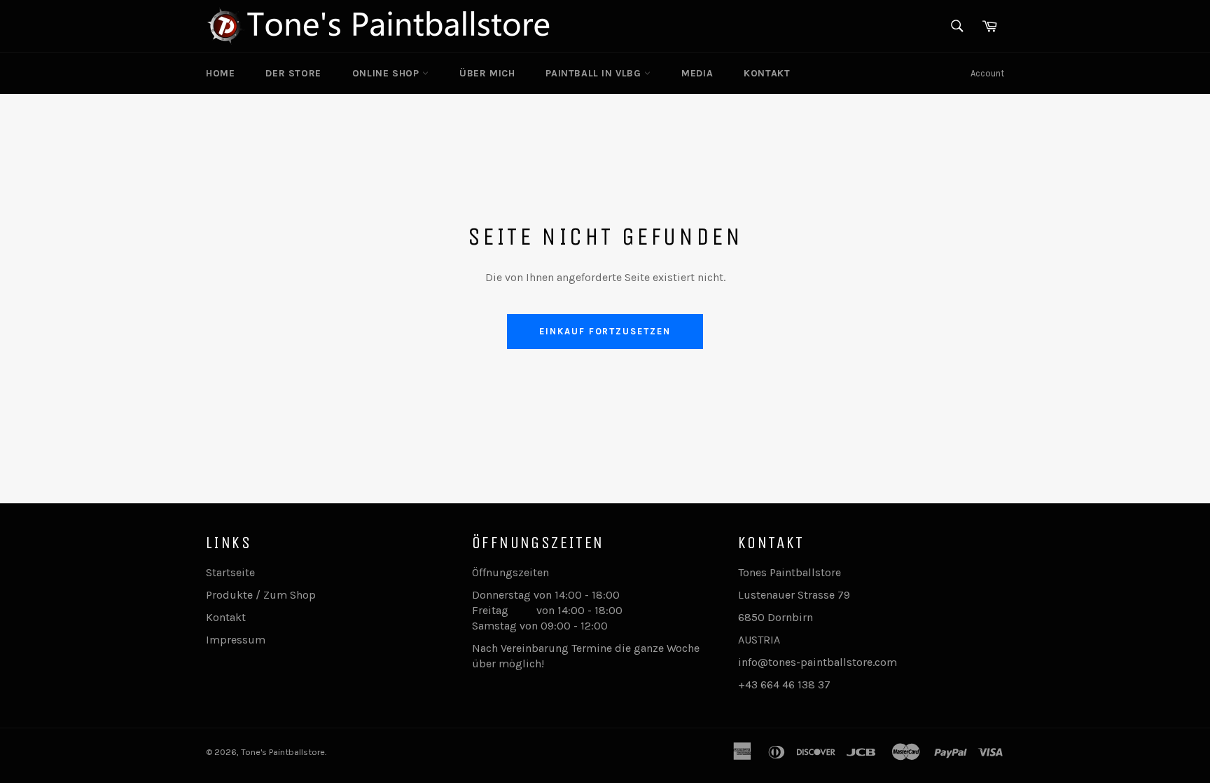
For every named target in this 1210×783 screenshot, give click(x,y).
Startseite (230, 572)
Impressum (235, 639)
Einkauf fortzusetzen (605, 331)
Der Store (293, 73)
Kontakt (767, 73)
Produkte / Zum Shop (261, 594)
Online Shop (387, 73)
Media (697, 73)
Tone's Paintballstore (283, 752)
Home (220, 73)
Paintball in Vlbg (594, 73)
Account (987, 73)
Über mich (487, 73)
